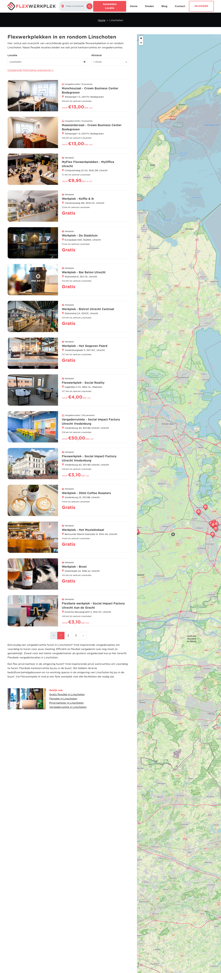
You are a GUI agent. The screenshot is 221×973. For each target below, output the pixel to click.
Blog (164, 6)
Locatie (12, 55)
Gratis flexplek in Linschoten (67, 694)
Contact (180, 6)
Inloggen (201, 6)
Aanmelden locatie (110, 6)
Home (133, 6)
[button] (137, 532)
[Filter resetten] (85, 62)
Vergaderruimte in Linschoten (67, 707)
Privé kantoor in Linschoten (66, 703)
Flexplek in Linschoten (63, 698)
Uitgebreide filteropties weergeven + (31, 70)
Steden (149, 6)
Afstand (96, 55)
